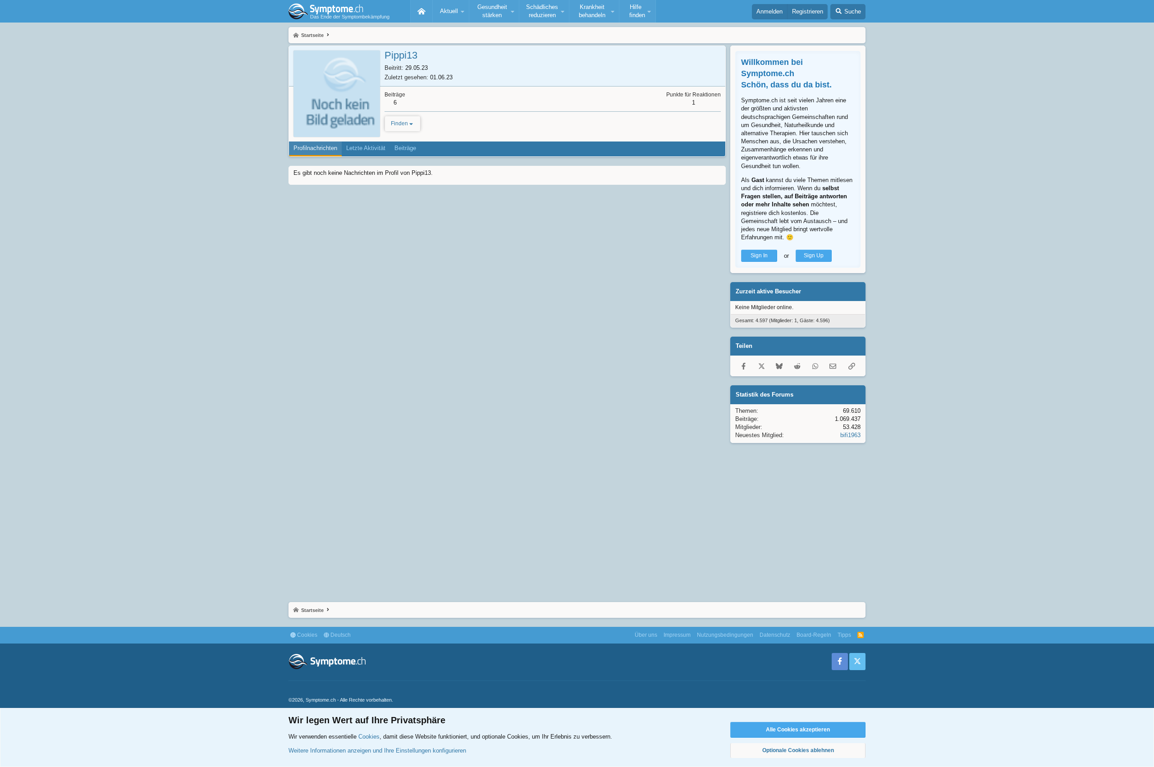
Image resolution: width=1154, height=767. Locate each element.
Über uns (646, 635)
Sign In (759, 255)
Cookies (306, 635)
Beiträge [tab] (405, 148)
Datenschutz (775, 635)
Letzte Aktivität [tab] (365, 148)
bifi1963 (850, 435)
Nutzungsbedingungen (725, 635)
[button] (451, 11)
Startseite (421, 11)
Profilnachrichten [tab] (315, 148)
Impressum (677, 635)
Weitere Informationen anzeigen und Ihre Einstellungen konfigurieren (377, 750)
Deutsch (340, 635)
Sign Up (814, 255)
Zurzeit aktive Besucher (768, 291)
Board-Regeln (814, 635)
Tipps (844, 635)
